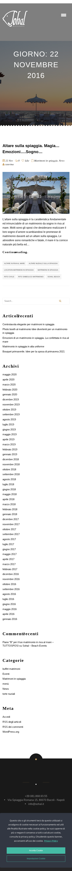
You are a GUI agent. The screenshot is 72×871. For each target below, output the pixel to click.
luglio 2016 (8, 599)
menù (6, 683)
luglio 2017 (8, 544)
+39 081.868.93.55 (36, 796)
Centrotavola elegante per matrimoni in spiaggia (28, 324)
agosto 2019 (9, 419)
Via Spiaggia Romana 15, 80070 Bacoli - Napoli (36, 800)
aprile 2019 (8, 439)
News (61, 160)
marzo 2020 (9, 384)
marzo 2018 (9, 504)
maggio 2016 (10, 609)
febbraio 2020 (10, 389)
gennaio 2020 (10, 394)
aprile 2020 (8, 379)
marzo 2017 (9, 564)
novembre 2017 (11, 524)
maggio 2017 (10, 554)
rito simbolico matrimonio (31, 277)
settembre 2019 (11, 414)
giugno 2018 (9, 489)
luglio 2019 (8, 424)
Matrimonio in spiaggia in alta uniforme (23, 346)
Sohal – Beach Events (35, 645)
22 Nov (9, 160)
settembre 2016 (11, 589)
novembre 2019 (11, 404)
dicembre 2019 (11, 399)
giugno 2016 (9, 604)
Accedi (6, 716)
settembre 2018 (11, 474)
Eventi (6, 673)
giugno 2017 (9, 549)
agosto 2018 (9, 479)
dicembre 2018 (11, 459)
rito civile (9, 277)
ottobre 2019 (9, 409)
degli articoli (12, 721)
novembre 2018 (11, 464)
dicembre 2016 (11, 574)
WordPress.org (11, 731)
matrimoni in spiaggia (48, 270)
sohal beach (54, 277)
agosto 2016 (9, 594)
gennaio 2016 (10, 619)
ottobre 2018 (9, 469)
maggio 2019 (10, 434)
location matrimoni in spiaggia (19, 270)
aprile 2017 (8, 559)
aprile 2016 (8, 614)
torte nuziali (9, 693)
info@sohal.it (36, 804)
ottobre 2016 (9, 584)
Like (26, 160)
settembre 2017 (11, 534)
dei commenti (13, 726)
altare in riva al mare (14, 263)
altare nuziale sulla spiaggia (43, 263)
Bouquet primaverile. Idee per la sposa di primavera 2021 (34, 351)
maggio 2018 (10, 494)
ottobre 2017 (9, 529)
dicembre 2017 (11, 519)
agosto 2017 (9, 539)
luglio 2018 (8, 484)
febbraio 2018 (10, 509)
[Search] (60, 301)
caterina (9, 164)
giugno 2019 (9, 429)
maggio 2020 (10, 374)
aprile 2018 (8, 499)
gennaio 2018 (10, 514)
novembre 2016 (11, 579)
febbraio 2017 (10, 569)
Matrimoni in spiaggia (46, 160)
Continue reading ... (15, 252)
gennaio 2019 (10, 454)
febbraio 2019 (10, 449)
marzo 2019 (9, 444)
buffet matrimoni (11, 668)
